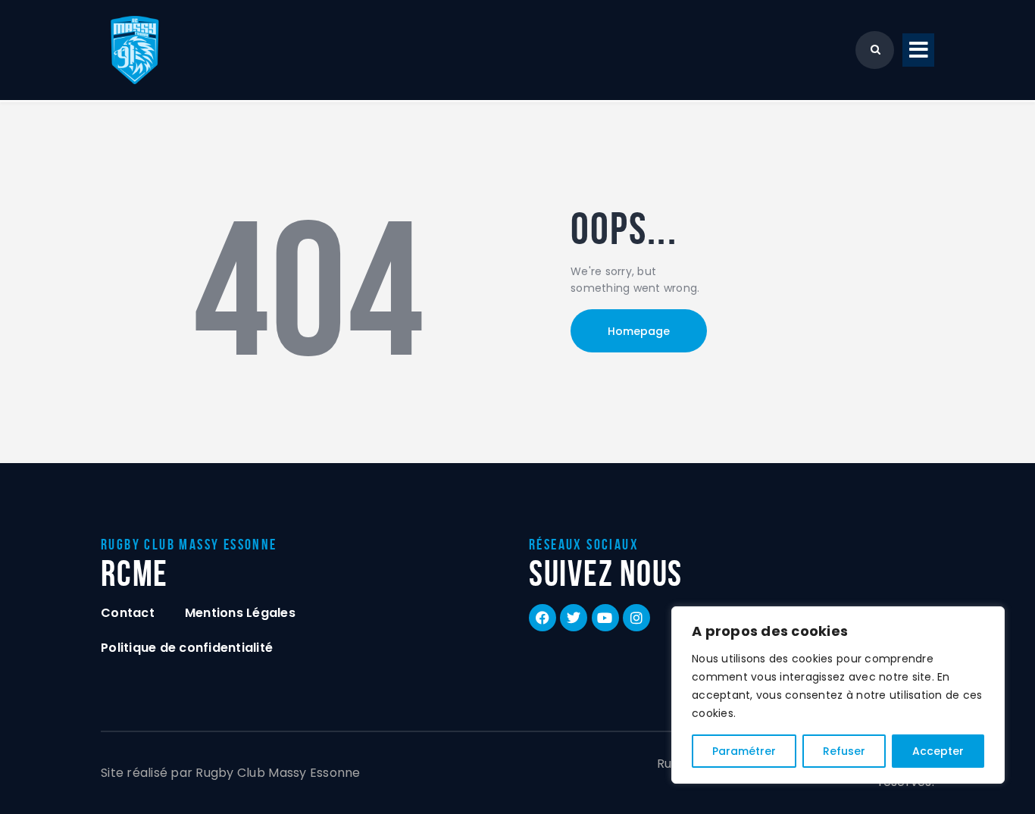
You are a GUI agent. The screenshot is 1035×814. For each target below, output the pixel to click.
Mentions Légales (240, 612)
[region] (838, 695)
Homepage (639, 331)
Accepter (938, 751)
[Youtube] (605, 617)
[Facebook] (542, 617)
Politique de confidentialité (187, 647)
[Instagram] (636, 617)
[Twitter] (573, 617)
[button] (918, 50)
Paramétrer (744, 751)
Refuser (844, 751)
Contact (128, 612)
